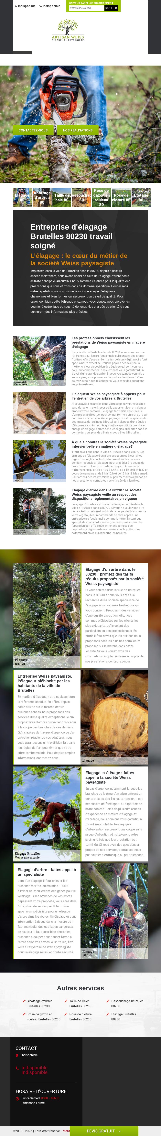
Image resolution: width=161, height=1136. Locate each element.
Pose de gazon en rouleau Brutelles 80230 (43, 1016)
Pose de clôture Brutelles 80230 (80, 1016)
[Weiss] (68, 30)
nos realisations (78, 130)
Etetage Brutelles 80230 (123, 1016)
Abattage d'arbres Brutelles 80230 (39, 1003)
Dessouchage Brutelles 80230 (127, 1003)
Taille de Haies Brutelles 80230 (80, 1003)
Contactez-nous (33, 130)
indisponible (26, 6)
